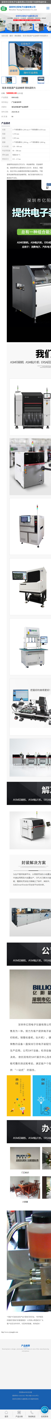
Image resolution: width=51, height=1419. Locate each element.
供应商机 (18, 36)
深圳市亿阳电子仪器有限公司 (21, 1399)
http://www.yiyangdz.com (9, 1332)
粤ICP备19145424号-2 (32, 1395)
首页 (11, 36)
